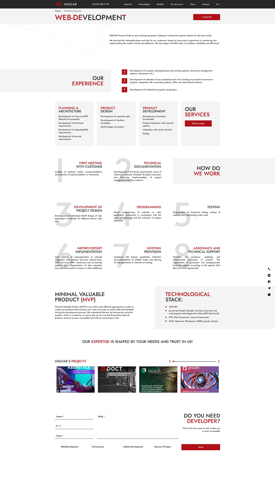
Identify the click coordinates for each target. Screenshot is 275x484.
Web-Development (69, 446)
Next (219, 361)
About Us (128, 4)
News (192, 4)
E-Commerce (98, 446)
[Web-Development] (66, 3)
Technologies (144, 4)
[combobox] (59, 426)
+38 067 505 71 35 (100, 4)
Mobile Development (133, 446)
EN (217, 4)
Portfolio (160, 4)
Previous (170, 361)
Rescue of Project (162, 446)
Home (58, 10)
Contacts (205, 4)
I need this (207, 17)
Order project (198, 123)
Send (200, 447)
